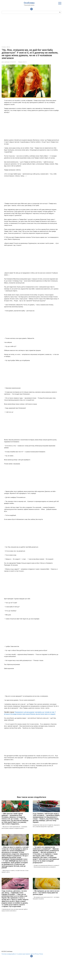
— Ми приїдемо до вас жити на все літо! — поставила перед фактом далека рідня (46, 892)
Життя (25, 62)
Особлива (29, 2)
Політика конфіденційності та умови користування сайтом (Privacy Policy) (22, 954)
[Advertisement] (31, 29)
